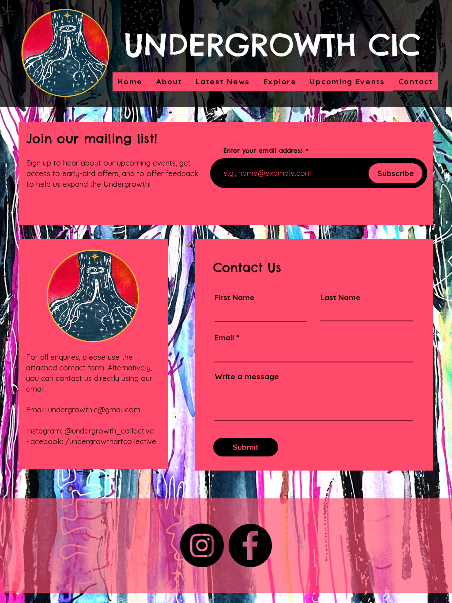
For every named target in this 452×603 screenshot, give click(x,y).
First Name (235, 297)
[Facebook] (250, 545)
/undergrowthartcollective (110, 441)
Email (224, 337)
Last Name (340, 297)
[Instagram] (202, 545)
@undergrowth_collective (109, 430)
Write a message (247, 376)
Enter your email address (263, 150)
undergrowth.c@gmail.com (94, 409)
